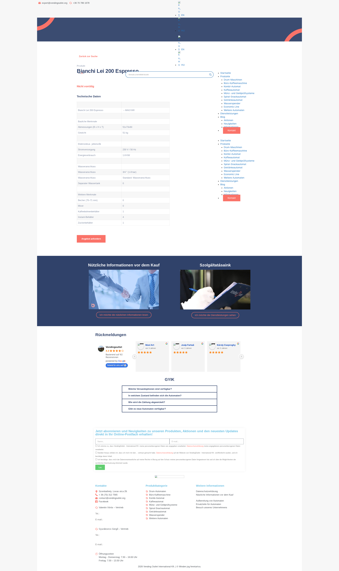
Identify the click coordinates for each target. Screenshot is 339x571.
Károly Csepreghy (226, 345)
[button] (258, 137)
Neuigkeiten (230, 123)
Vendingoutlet (114, 347)
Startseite (225, 73)
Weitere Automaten (234, 110)
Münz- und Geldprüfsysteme (239, 93)
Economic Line (231, 106)
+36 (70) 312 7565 (109, 513)
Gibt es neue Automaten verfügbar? (147, 409)
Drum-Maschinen (233, 79)
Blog (222, 117)
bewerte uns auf (115, 365)
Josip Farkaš (187, 345)
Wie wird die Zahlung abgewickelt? (146, 402)
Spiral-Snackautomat (235, 96)
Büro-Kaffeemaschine (235, 83)
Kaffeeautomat (232, 90)
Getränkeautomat (233, 100)
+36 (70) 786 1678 (109, 535)
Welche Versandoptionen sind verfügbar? (150, 389)
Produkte (225, 76)
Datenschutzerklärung (195, 446)
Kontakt (232, 130)
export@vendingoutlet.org (116, 544)
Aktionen (228, 120)
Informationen (231, 127)
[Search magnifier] (210, 74)
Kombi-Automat (232, 86)
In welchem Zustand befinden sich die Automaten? (154, 395)
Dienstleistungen (229, 113)
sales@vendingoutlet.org (116, 519)
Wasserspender (232, 103)
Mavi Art (149, 345)
